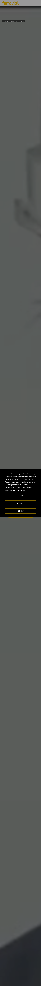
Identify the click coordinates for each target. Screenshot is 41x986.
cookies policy (22, 490)
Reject (20, 511)
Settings (20, 503)
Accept (20, 495)
